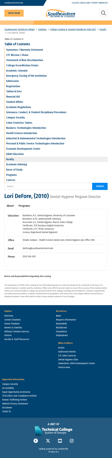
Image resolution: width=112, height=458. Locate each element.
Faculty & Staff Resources (16, 339)
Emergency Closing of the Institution (26, 75)
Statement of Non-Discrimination (24, 60)
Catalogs (42, 29)
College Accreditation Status (22, 65)
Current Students (12, 319)
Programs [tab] (24, 205)
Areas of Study (14, 169)
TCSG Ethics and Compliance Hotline (19, 395)
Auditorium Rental (67, 351)
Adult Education (15, 154)
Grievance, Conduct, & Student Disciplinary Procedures (36, 112)
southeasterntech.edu (13, 3)
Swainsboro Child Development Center (76, 363)
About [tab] (10, 205)
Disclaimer (7, 407)
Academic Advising (16, 164)
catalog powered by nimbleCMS (53, 448)
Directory (8, 315)
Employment (62, 335)
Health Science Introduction (21, 133)
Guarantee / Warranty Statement (24, 49)
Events (61, 347)
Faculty (103, 29)
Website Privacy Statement (15, 403)
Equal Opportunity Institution (16, 392)
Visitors (8, 335)
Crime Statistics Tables (19, 122)
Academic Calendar (17, 70)
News (58, 315)
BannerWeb (61, 323)
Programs (11, 175)
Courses (10, 180)
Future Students (12, 323)
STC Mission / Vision (17, 55)
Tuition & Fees (14, 91)
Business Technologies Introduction (26, 128)
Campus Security (15, 117)
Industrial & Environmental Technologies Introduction (35, 138)
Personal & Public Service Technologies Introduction (35, 143)
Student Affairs (14, 102)
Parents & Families (13, 327)
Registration (13, 86)
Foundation (61, 331)
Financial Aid (13, 96)
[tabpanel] (56, 236)
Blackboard (61, 327)
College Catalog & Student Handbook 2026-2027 (73, 29)
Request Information (66, 319)
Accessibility (8, 388)
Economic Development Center (23, 148)
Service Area (64, 367)
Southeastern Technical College (19, 29)
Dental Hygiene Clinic (68, 359)
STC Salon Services (67, 355)
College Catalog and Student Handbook (90, 3)
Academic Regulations (18, 107)
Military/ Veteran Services (16, 331)
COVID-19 (6, 411)
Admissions (12, 81)
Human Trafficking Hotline (14, 399)
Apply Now (14, 13)
